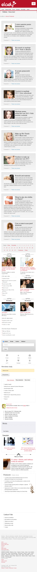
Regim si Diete (12, 555)
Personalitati (27, 554)
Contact (6, 527)
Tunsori (4, 295)
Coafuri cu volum (6, 324)
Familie (28, 553)
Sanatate (30, 555)
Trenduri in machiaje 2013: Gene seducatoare (23, 92)
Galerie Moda (8, 9)
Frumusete (11, 16)
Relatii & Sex (18, 555)
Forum (11, 341)
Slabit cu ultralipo (8, 417)
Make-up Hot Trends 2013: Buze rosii (22, 134)
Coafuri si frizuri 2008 (7, 285)
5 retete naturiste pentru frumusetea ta (23, 25)
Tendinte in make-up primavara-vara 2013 (22, 158)
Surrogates (4, 312)
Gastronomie (8, 554)
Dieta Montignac (14, 553)
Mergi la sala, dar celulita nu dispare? (23, 198)
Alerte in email (4, 560)
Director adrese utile (9, 525)
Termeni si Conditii (4, 568)
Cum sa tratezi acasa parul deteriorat (24, 224)
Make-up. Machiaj (6, 331)
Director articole (4, 543)
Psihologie (7, 555)
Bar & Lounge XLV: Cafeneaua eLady (13, 411)
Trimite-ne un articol (9, 521)
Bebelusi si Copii (13, 552)
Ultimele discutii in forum (11, 407)
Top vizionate (10, 380)
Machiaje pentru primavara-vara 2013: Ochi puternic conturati (24, 113)
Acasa (2, 9)
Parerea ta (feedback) (9, 517)
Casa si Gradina (31, 552)
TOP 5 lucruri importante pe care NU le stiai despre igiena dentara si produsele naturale (28, 449)
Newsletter (23, 9)
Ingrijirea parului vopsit (7, 320)
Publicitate (11, 568)
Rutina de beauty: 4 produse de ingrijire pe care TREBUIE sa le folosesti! (28, 269)
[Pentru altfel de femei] (9, 3)
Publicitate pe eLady (9, 523)
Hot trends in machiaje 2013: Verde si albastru (23, 48)
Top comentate (19, 380)
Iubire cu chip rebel (25, 312)
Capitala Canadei (5, 278)
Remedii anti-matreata (22, 175)
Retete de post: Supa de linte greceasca (8, 290)
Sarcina (33, 555)
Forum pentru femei (5, 549)
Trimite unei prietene (15, 40)
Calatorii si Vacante (20, 552)
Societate (3, 557)
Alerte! (28, 9)
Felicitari (18, 9)
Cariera (26, 552)
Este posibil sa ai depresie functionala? (9, 448)
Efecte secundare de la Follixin (11, 416)
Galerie (17, 341)
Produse (2, 555)
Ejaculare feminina (9, 419)
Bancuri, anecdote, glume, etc (11, 414)
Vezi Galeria (5, 431)
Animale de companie (5, 552)
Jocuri (13, 9)
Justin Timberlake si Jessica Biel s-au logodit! (27, 289)
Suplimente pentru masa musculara (12, 412)
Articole (7, 16)
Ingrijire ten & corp (6, 333)
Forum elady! (9, 404)
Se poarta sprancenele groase (22, 72)
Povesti (31, 554)
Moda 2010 (4, 293)
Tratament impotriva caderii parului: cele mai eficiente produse (9, 269)
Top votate (27, 380)
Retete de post (5, 287)
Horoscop (13, 554)
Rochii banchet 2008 (6, 284)
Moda (5, 423)
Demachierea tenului (6, 322)
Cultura (9, 553)
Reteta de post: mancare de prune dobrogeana (9, 281)
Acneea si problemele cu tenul (8, 335)
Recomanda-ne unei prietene (11, 519)
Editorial (25, 553)
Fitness (32, 553)
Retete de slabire (25, 555)
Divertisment (9, 300)
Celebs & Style (27, 277)
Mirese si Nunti (18, 554)
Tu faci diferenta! (8, 557)
